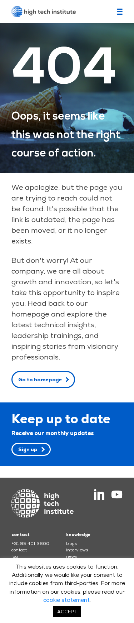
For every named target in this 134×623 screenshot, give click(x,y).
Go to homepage (40, 379)
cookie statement (66, 600)
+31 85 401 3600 (30, 543)
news (71, 556)
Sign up (28, 449)
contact (19, 550)
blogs (71, 543)
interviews (77, 550)
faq (14, 556)
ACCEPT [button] (67, 612)
